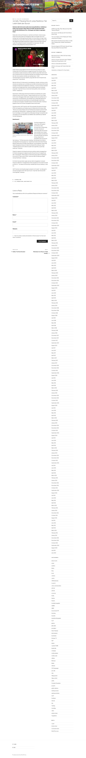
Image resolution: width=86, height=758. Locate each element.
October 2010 (55, 542)
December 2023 (55, 157)
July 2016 (53, 377)
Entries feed (54, 726)
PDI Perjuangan (55, 668)
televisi (53, 700)
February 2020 (55, 272)
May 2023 (54, 175)
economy (54, 593)
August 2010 (54, 547)
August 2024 (54, 138)
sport (53, 695)
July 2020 (54, 260)
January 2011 (54, 535)
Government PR (55, 610)
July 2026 (54, 80)
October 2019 (55, 283)
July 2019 (53, 290)
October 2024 (55, 133)
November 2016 (55, 367)
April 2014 (54, 445)
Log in (53, 723)
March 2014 (54, 447)
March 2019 (54, 300)
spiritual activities (55, 693)
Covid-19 (53, 583)
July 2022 (54, 200)
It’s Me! (13, 747)
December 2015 (55, 395)
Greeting (53, 613)
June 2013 (54, 467)
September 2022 (55, 195)
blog (52, 570)
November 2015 (55, 397)
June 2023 (54, 173)
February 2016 (55, 390)
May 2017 (54, 352)
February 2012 (55, 507)
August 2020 (54, 258)
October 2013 (55, 460)
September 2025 (55, 105)
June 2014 (54, 440)
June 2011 (54, 522)
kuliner (53, 643)
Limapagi (54, 650)
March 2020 (54, 270)
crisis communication (56, 585)
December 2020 (55, 248)
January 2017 (54, 363)
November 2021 (55, 220)
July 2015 (53, 408)
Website (15, 228)
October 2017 (55, 340)
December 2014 (55, 425)
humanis (53, 615)
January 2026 (54, 95)
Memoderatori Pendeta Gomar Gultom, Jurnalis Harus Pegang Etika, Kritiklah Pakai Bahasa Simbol (62, 42)
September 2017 (55, 342)
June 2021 (54, 233)
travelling (54, 708)
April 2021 (54, 238)
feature (53, 600)
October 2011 (55, 515)
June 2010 (54, 552)
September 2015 (55, 403)
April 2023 (54, 178)
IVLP (53, 620)
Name (15, 215)
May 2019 (54, 295)
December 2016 (55, 365)
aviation (53, 565)
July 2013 (53, 465)
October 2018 (55, 313)
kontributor (28, 181)
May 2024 (54, 145)
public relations (55, 688)
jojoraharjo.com (26, 4)
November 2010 (55, 540)
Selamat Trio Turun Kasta (63, 70)
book (53, 573)
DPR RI (53, 590)
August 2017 (54, 345)
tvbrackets (54, 70)
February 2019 (55, 302)
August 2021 (54, 227)
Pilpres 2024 (54, 678)
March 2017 (54, 358)
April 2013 (54, 472)
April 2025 (54, 118)
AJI (15, 181)
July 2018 (53, 317)
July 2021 (53, 230)
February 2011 (55, 532)
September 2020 (55, 255)
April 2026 (54, 88)
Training (53, 705)
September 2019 (55, 285)
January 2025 (54, 125)
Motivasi (53, 660)
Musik (53, 663)
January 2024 (54, 155)
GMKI (53, 608)
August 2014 (54, 435)
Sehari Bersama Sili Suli (61, 63)
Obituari (53, 665)
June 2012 (54, 497)
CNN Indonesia (55, 580)
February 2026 (55, 93)
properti (53, 685)
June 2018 (54, 320)
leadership (54, 648)
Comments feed (55, 728)
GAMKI (53, 605)
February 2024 (55, 153)
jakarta (53, 623)
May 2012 (54, 500)
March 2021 (54, 240)
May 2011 (54, 525)
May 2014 (54, 442)
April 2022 (54, 208)
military (53, 658)
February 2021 (55, 243)
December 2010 (55, 537)
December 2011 (55, 512)
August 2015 (54, 405)
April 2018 (54, 325)
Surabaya (54, 698)
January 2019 (54, 305)
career (53, 578)
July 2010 (54, 550)
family (53, 595)
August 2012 (54, 492)
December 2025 (55, 98)
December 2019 (55, 277)
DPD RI (53, 588)
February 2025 (55, 123)
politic (53, 680)
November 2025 (55, 100)
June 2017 (54, 350)
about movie (54, 560)
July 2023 (54, 170)
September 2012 (55, 490)
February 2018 (55, 330)
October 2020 (55, 252)
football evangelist (56, 603)
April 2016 (54, 385)
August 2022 (54, 198)
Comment (16, 196)
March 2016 (54, 387)
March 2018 (54, 327)
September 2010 (55, 545)
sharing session (55, 690)
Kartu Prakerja (55, 630)
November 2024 (55, 130)
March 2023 (54, 180)
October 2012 (55, 487)
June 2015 (54, 410)
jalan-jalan (54, 625)
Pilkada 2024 (54, 675)
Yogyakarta (54, 715)
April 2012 (54, 502)
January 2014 (54, 453)
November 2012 (55, 485)
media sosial (54, 655)
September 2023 (55, 165)
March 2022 (54, 210)
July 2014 (53, 437)
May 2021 (54, 235)
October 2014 (55, 430)
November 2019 (55, 280)
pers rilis (53, 670)
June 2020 (54, 263)
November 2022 (55, 190)
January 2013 (54, 480)
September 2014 (55, 432)
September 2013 (55, 462)
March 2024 (54, 150)
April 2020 (54, 268)
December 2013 (55, 455)
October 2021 (55, 223)
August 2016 (54, 375)
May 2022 (54, 205)
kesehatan (54, 635)
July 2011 (53, 520)
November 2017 (55, 338)
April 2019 (54, 297)
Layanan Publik (55, 645)
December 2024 (55, 128)
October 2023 (55, 163)
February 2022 (55, 213)
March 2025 (54, 120)
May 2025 (54, 115)
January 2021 (54, 245)
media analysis (55, 653)
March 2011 (54, 530)
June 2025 (54, 113)
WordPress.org (55, 731)
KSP (52, 640)
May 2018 (54, 322)
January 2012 (54, 510)
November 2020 (55, 250)
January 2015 (54, 422)
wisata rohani (54, 713)
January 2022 (54, 215)
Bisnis (53, 568)
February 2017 (55, 360)
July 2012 (53, 495)
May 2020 (54, 265)
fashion (53, 598)
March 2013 (54, 475)
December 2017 (55, 335)
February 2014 (55, 450)
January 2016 (54, 392)
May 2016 (54, 383)
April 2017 (54, 355)
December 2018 (55, 308)
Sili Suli (53, 66)
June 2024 (54, 143)
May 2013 (54, 470)
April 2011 (54, 527)
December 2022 (55, 188)
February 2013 (55, 477)
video (53, 710)
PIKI (52, 673)
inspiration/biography (56, 618)
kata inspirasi (54, 633)
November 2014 (55, 428)
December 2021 (55, 218)
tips (52, 703)
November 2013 (55, 457)
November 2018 (55, 310)
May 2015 (54, 412)
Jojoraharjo (25, 19)
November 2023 (55, 160)
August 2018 (54, 315)
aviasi (53, 563)
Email (14, 222)
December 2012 (55, 482)
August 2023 (54, 168)
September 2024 (55, 135)
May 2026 (54, 85)
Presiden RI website (56, 683)
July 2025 (54, 110)
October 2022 (55, 193)
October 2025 (55, 103)
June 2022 (54, 203)
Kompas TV (54, 638)
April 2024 (54, 148)
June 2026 (54, 83)
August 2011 (54, 517)
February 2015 (55, 420)
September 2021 (55, 225)
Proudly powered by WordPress (19, 754)
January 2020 (54, 275)
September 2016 (55, 372)
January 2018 (54, 333)
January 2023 (54, 185)
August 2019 (54, 288)
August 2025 (54, 108)
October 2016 (55, 370)
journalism (18, 179)
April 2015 (54, 415)
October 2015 (55, 400)
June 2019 (54, 293)
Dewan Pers (20, 181)
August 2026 (54, 78)
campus (53, 575)
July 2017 (53, 347)
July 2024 (54, 140)
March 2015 (54, 417)
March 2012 (54, 505)
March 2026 (54, 90)
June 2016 (54, 380)
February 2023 (55, 183)
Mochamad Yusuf (55, 55)
